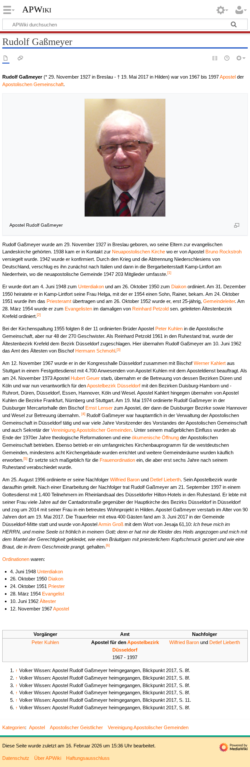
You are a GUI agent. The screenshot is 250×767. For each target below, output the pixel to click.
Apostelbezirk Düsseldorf (113, 385)
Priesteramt (59, 301)
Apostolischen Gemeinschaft (32, 84)
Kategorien (13, 727)
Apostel (228, 77)
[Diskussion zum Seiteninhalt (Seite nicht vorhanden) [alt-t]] (20, 58)
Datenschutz (15, 758)
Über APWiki (47, 758)
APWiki (36, 9)
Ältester (48, 601)
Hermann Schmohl (95, 350)
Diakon (178, 286)
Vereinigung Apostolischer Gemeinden (91, 430)
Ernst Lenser (99, 408)
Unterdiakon (91, 286)
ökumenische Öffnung (155, 437)
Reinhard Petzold (150, 308)
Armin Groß (110, 524)
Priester (56, 586)
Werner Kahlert (210, 363)
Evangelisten (78, 308)
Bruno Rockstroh (223, 251)
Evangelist (53, 593)
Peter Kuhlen (169, 328)
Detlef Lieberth (165, 479)
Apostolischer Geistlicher (76, 727)
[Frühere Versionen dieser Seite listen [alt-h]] (227, 58)
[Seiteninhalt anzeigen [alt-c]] (5, 58)
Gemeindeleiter (219, 301)
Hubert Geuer (85, 378)
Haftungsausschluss (88, 758)
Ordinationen (15, 559)
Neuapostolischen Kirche (138, 251)
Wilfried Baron (125, 479)
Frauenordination (117, 460)
